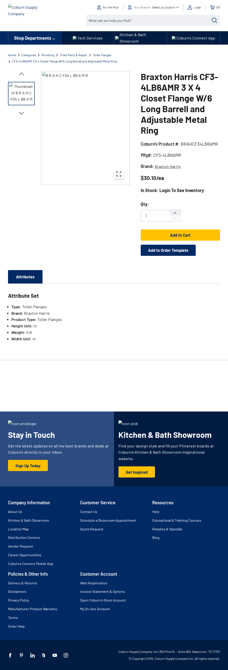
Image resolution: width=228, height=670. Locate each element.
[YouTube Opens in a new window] (55, 655)
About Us (15, 511)
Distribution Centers (24, 537)
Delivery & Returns (22, 583)
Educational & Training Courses (176, 520)
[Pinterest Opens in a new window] (21, 655)
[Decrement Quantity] (175, 218)
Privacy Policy (18, 600)
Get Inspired (137, 472)
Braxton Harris (168, 166)
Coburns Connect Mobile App (30, 563)
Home (12, 55)
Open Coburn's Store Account (103, 600)
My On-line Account (95, 609)
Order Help (16, 626)
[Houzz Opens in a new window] (43, 655)
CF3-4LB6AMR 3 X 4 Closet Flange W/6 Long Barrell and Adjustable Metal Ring (64, 61)
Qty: (145, 204)
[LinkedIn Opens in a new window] (32, 655)
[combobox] (150, 20)
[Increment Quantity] (175, 213)
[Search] (214, 20)
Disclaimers (17, 591)
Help (155, 511)
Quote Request (92, 529)
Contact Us (88, 511)
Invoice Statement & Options (102, 591)
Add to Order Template (168, 250)
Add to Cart (180, 235)
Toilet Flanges (102, 55)
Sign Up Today (28, 465)
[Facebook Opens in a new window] (10, 655)
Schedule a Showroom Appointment (108, 520)
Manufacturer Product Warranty (32, 609)
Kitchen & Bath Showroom (28, 520)
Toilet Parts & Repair (73, 55)
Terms (13, 617)
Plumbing (47, 55)
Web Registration (93, 583)
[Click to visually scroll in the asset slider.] (21, 74)
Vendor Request (20, 546)
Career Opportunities (24, 555)
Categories (28, 55)
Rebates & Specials (167, 529)
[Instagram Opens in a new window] (66, 655)
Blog (155, 537)
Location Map (18, 529)
